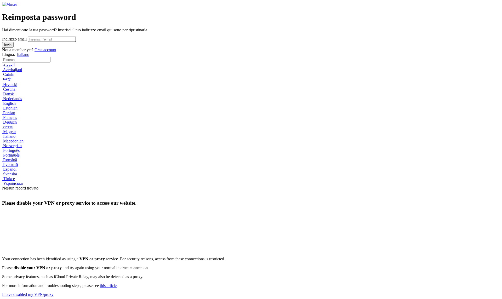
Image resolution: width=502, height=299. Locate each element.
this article (108, 285)
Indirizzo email (14, 39)
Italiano (23, 54)
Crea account (45, 50)
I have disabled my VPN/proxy (28, 294)
